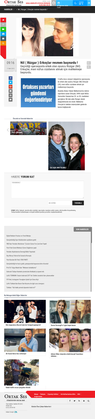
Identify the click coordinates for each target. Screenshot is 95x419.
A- (89, 67)
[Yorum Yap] (10, 99)
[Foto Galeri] (3, 34)
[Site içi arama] (3, 43)
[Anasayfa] (3, 20)
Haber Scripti (10, 412)
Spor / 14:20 (38, 3)
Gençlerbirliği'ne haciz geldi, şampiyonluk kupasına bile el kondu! (27, 264)
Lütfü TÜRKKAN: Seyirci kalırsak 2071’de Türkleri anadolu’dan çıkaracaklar (30, 276)
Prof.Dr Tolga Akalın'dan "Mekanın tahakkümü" (21, 268)
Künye (36, 394)
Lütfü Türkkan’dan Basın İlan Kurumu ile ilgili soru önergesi (25, 284)
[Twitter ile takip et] (74, 400)
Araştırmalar (38, 396)
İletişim (42, 394)
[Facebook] (10, 78)
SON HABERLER (82, 229)
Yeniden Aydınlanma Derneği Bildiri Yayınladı (20, 252)
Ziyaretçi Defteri (53, 394)
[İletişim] (3, 38)
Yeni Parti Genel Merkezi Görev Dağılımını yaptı (21, 248)
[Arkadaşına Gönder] (10, 91)
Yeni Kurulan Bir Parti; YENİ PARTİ (17, 260)
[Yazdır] (10, 95)
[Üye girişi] (83, 400)
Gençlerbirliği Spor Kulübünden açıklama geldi (21, 240)
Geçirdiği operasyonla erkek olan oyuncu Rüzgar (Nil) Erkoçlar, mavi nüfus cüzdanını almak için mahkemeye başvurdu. (51, 69)
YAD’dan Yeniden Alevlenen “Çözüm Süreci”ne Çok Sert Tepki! (26, 244)
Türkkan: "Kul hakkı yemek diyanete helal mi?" (21, 287)
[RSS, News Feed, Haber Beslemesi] (79, 400)
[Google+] (10, 87)
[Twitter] (10, 82)
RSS (79, 394)
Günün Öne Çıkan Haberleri (41, 407)
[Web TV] (3, 29)
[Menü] (3, 24)
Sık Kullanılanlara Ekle (68, 394)
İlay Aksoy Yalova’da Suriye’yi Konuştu (18, 256)
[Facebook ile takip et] (70, 400)
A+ (89, 63)
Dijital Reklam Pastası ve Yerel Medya (18, 236)
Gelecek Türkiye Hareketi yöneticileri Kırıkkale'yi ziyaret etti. (25, 272)
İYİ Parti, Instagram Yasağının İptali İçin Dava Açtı (22, 279)
